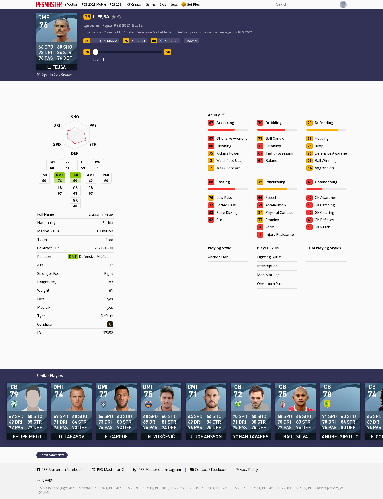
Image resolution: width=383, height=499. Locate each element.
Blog (162, 4)
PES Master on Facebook (62, 470)
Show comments (52, 455)
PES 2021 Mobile (94, 4)
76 (87, 51)
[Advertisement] (191, 98)
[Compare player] (119, 17)
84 (168, 51)
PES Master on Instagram (159, 470)
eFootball (71, 4)
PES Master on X (110, 470)
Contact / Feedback (211, 470)
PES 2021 (116, 4)
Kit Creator (134, 4)
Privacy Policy (247, 470)
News (174, 4)
